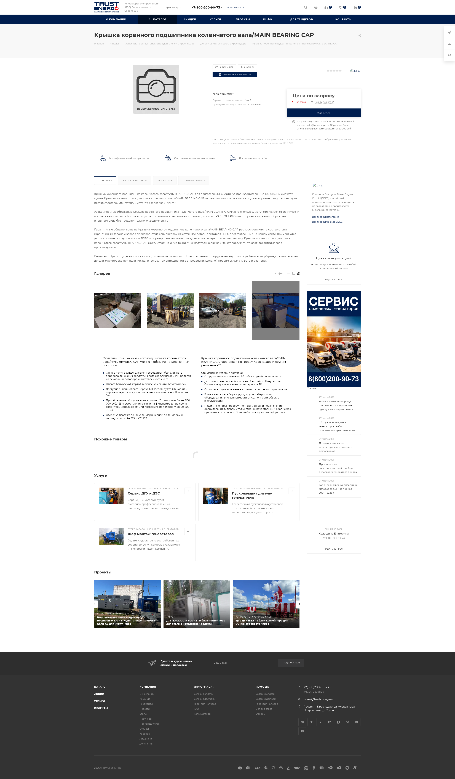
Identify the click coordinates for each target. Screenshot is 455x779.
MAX (338, 722)
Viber (347, 722)
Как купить (164, 180)
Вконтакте (302, 722)
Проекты (101, 708)
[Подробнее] (187, 491)
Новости (145, 708)
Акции (99, 693)
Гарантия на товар (205, 703)
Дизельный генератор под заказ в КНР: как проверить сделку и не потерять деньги (336, 405)
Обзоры (260, 713)
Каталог (100, 686)
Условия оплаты (203, 693)
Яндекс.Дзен (302, 731)
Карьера (145, 733)
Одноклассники (320, 722)
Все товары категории (325, 216)
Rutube (329, 722)
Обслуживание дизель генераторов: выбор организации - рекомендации (337, 426)
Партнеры (146, 718)
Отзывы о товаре (194, 180)
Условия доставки (204, 698)
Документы (146, 743)
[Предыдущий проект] (94, 604)
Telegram (311, 722)
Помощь (262, 686)
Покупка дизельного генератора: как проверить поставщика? (335, 447)
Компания (148, 686)
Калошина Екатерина (334, 533)
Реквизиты (146, 703)
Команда (145, 698)
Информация (204, 686)
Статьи (312, 388)
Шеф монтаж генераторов (151, 534)
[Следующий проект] (299, 604)
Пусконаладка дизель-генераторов (252, 495)
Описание (105, 180)
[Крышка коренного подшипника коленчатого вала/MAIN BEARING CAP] (156, 89)
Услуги (99, 701)
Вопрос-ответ (264, 708)
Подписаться (291, 662)
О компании (147, 693)
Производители (149, 723)
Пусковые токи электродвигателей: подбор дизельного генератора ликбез (338, 468)
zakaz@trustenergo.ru (318, 699)
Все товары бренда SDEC (327, 221)
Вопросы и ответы (134, 180)
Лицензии (146, 738)
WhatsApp (356, 722)
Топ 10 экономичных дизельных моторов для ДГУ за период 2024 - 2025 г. (338, 488)
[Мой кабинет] (315, 8)
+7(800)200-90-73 (206, 7)
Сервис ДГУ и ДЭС (144, 493)
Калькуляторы (202, 713)
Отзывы (144, 728)
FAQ (196, 708)
